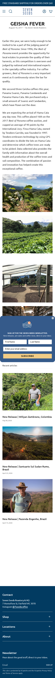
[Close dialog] (53, 318)
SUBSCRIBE (27, 356)
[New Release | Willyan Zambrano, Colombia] (27, 391)
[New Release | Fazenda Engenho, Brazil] (27, 496)
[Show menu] (4, 11)
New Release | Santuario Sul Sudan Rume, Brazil (25, 468)
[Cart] (51, 11)
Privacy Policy (47, 670)
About (6, 636)
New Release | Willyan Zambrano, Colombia (27, 416)
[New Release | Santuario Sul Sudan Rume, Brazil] (27, 443)
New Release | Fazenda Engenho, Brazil (24, 519)
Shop (5, 616)
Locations (8, 626)
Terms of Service (12, 673)
